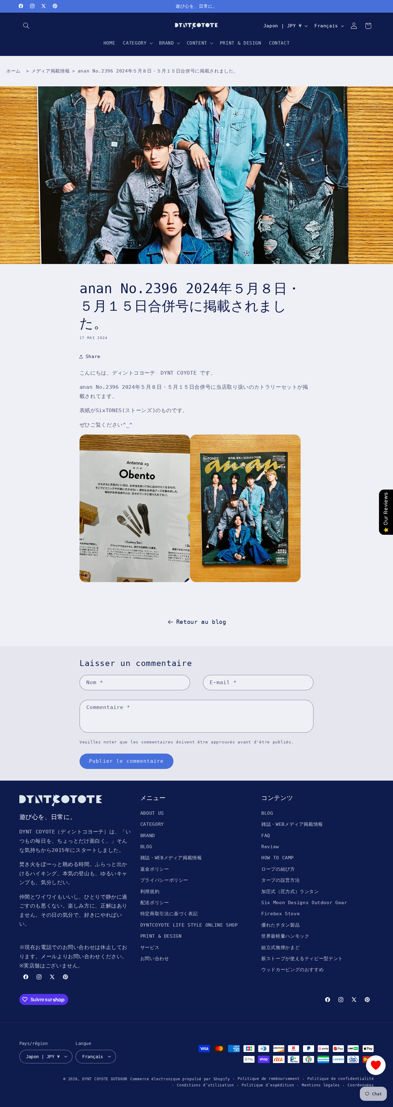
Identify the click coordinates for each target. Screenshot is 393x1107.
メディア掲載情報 (50, 71)
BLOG (146, 846)
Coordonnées (361, 1085)
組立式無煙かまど (280, 947)
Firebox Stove (280, 913)
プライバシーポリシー (164, 880)
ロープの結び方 (278, 868)
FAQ (265, 835)
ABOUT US (152, 812)
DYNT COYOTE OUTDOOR (104, 1079)
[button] (26, 26)
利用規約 (150, 891)
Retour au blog (201, 621)
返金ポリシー (154, 868)
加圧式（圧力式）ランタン (290, 891)
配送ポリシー (154, 902)
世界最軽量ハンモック (285, 936)
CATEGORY (152, 824)
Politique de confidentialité (340, 1079)
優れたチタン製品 (280, 924)
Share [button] (93, 356)
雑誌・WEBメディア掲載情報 (171, 857)
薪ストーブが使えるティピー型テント (302, 958)
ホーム (13, 71)
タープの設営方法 (280, 880)
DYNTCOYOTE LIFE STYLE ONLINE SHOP (189, 924)
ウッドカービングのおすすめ (292, 969)
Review (270, 846)
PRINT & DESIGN (161, 936)
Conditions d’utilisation (205, 1085)
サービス (150, 947)
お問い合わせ (154, 958)
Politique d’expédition (268, 1085)
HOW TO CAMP (277, 857)
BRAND (147, 835)
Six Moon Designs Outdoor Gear (304, 902)
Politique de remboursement (268, 1079)
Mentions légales (321, 1085)
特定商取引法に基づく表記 (169, 913)
